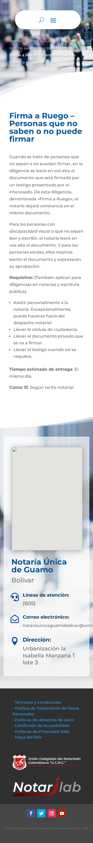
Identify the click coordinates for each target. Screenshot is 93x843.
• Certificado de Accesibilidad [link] (40, 725)
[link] (31, 813)
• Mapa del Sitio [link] (27, 737)
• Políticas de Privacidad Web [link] (40, 731)
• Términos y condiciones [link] (36, 702)
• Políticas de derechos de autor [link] (43, 719)
